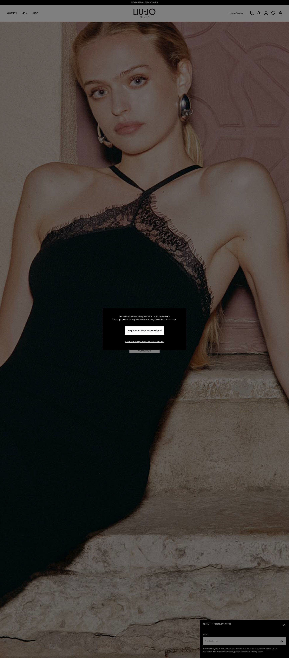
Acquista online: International (144, 330)
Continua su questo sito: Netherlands (144, 341)
